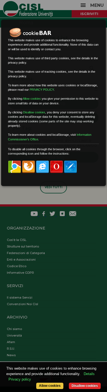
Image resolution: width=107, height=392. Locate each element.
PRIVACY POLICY (42, 89)
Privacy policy (20, 379)
